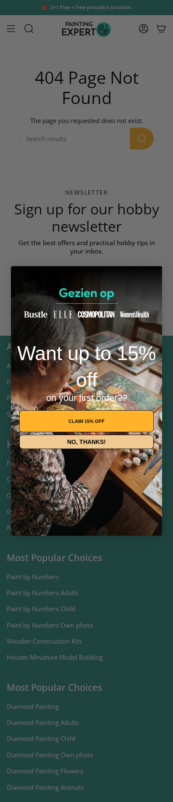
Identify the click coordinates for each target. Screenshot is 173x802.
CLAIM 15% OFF (86, 421)
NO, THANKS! (86, 441)
